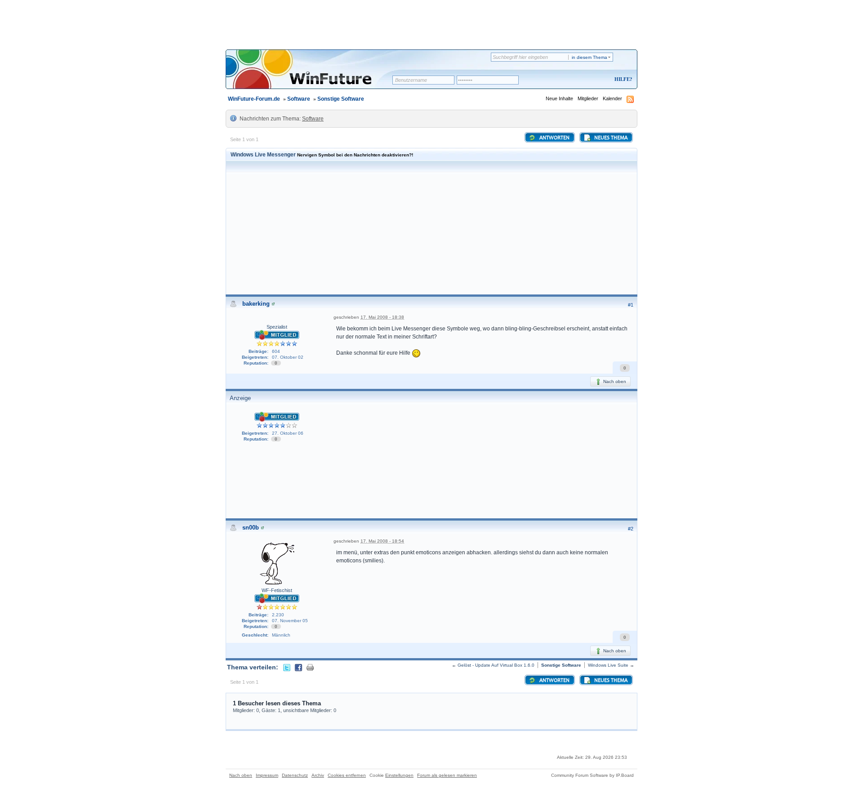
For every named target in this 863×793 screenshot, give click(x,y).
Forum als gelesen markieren (447, 775)
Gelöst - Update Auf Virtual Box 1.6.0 (496, 665)
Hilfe (622, 79)
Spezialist (277, 327)
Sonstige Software (340, 99)
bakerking (256, 303)
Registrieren (586, 80)
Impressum (267, 775)
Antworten (553, 138)
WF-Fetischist (277, 590)
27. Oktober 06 (287, 433)
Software (298, 99)
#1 (630, 304)
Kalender (612, 98)
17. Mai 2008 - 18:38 (382, 317)
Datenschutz (295, 775)
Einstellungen (399, 775)
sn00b (250, 527)
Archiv (317, 775)
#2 (630, 528)
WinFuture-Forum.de (254, 99)
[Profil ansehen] (273, 303)
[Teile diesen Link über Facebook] (298, 667)
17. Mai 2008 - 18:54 (382, 541)
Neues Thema (610, 138)
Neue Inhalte (559, 98)
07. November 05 (290, 620)
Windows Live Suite (608, 665)
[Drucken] (310, 667)
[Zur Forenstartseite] (312, 75)
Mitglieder (588, 98)
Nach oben (614, 381)
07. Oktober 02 (287, 357)
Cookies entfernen (347, 775)
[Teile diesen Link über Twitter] (286, 667)
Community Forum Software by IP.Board (592, 775)
